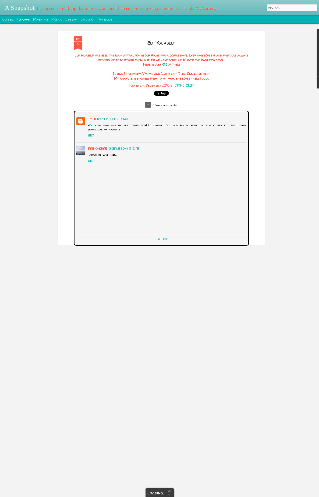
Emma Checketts (185, 85)
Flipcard (23, 19)
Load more (161, 238)
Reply (90, 135)
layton (91, 118)
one (164, 64)
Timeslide (105, 19)
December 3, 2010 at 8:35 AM (112, 118)
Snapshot (88, 19)
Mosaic (56, 19)
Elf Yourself (161, 43)
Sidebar (71, 19)
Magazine (40, 19)
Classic (8, 19)
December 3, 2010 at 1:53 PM (123, 148)
